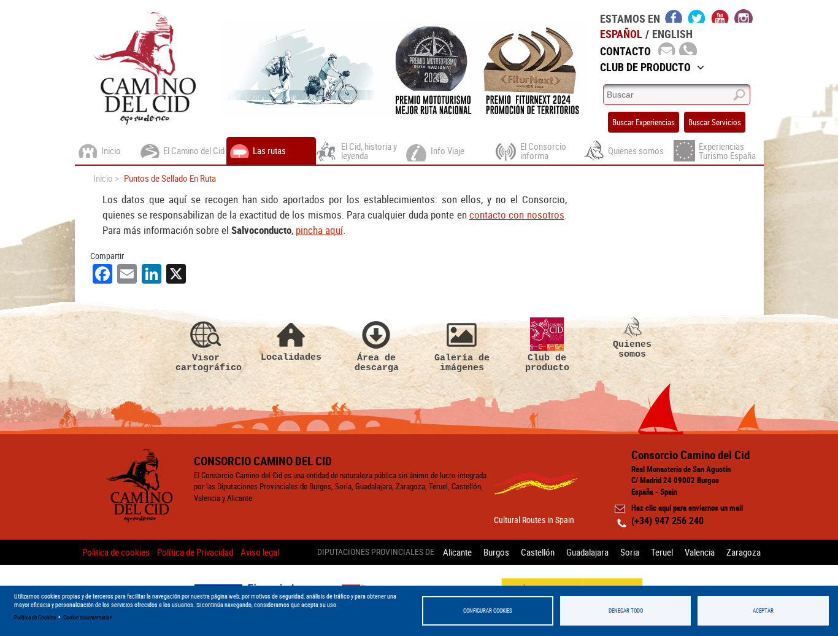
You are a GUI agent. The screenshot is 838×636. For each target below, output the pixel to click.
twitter (697, 16)
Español (621, 33)
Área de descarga (377, 362)
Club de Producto (645, 67)
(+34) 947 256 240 (667, 520)
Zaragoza (743, 552)
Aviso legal (259, 552)
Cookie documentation (87, 617)
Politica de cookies (116, 552)
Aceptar (763, 610)
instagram (743, 16)
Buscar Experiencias (643, 122)
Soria (629, 552)
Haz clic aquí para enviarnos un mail (687, 507)
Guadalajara (587, 552)
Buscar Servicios (714, 122)
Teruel (662, 552)
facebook (674, 16)
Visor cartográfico (206, 362)
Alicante (457, 552)
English (672, 33)
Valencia (700, 552)
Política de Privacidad (195, 552)
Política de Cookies (35, 617)
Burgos (496, 552)
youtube (720, 16)
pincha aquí (319, 230)
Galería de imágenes (462, 362)
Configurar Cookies (487, 610)
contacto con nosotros (516, 214)
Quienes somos (632, 349)
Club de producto (547, 362)
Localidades (291, 357)
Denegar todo (626, 610)
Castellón (538, 552)
